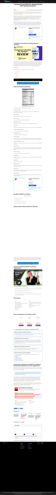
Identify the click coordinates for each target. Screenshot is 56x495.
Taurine (15, 127)
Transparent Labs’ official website (27, 259)
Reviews (22, 1)
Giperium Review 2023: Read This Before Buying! (16, 415)
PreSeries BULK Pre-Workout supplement (19, 61)
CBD (31, 1)
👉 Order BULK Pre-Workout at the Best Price (28, 83)
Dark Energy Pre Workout (18, 359)
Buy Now (32, 34)
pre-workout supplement (20, 369)
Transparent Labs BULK (18, 355)
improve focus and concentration (22, 134)
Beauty (33, 1)
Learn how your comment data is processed (30, 440)
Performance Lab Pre (18, 357)
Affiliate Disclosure (30, 448)
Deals (19, 1)
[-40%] (21, 27)
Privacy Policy (29, 447)
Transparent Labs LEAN (18, 358)
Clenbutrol (16, 356)
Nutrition (28, 1)
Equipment (36, 1)
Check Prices (21, 325)
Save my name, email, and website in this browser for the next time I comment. (26, 436)
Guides (25, 1)
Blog (44, 1)
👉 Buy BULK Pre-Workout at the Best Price (28, 263)
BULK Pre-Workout (16, 367)
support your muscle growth (20, 63)
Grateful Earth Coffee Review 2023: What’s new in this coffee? (31, 416)
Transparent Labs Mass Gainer (19, 360)
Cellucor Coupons (22, 447)
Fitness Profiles (41, 1)
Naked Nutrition (22, 448)
